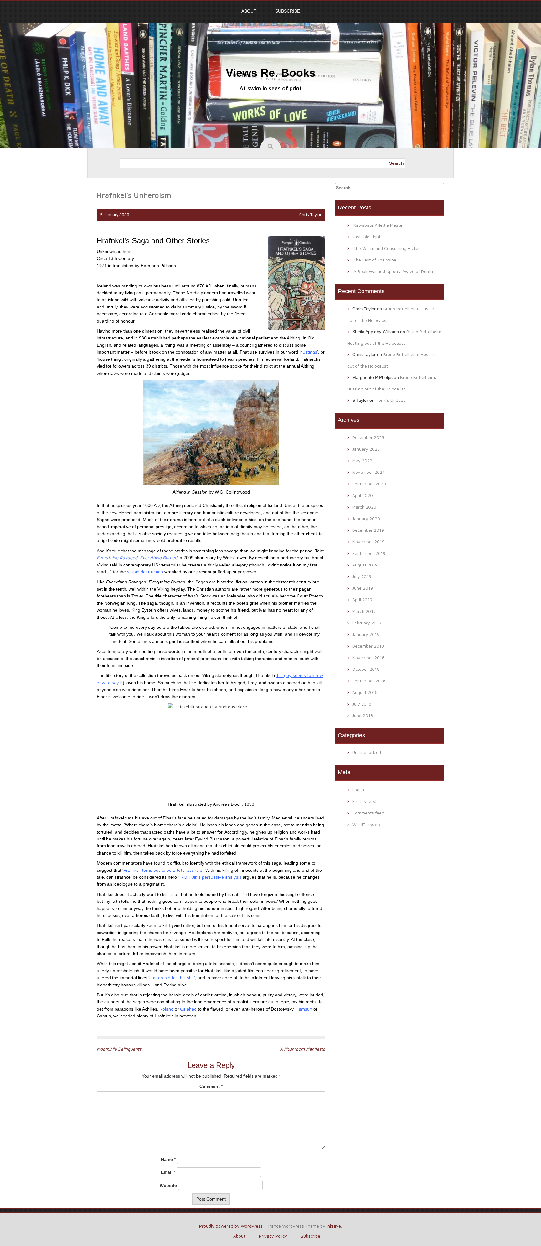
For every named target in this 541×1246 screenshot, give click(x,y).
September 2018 (368, 680)
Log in (358, 789)
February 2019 (366, 622)
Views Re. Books (271, 72)
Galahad (188, 1008)
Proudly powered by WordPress (231, 1225)
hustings (308, 351)
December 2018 (368, 646)
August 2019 (365, 564)
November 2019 (368, 541)
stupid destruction (145, 571)
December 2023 (368, 437)
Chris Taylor (310, 214)
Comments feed (368, 812)
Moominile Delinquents (119, 1049)
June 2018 (362, 715)
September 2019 (368, 553)
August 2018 (365, 692)
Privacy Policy (273, 1235)
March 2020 (364, 506)
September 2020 (369, 483)
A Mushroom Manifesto (302, 1049)
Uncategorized (366, 752)
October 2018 (365, 669)
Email (168, 1172)
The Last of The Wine (374, 259)
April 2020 (362, 495)
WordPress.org (367, 824)
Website (168, 1185)
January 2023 (366, 449)
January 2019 (365, 634)
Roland (166, 1008)
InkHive (334, 1225)
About (248, 10)
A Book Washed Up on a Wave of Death (393, 271)
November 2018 (368, 657)
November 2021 (368, 472)
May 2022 (362, 460)
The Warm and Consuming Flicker (386, 248)
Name (168, 1159)
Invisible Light (366, 236)
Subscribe (287, 10)
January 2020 (366, 518)
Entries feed (364, 801)
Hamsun (304, 1008)
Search (396, 163)
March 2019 (364, 611)
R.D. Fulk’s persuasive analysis (211, 877)
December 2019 (368, 530)
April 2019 (362, 599)
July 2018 (361, 703)
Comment (211, 1086)
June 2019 (362, 588)
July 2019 (361, 576)
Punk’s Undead (391, 400)
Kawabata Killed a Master (378, 225)
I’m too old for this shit (171, 977)
